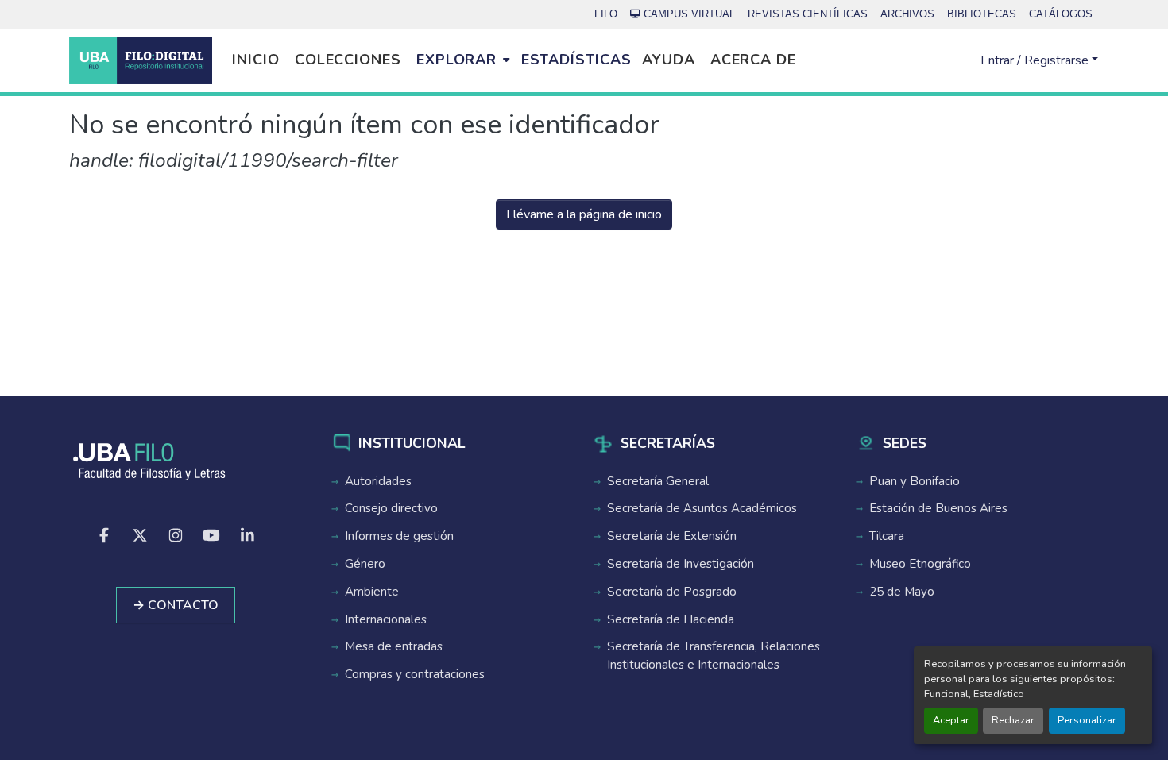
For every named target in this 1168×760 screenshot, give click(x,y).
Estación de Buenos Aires (938, 508)
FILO (605, 14)
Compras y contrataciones (415, 674)
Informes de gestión (399, 536)
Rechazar (1013, 720)
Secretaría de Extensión (672, 536)
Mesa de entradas (394, 646)
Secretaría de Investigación (680, 564)
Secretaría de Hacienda (670, 619)
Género (365, 564)
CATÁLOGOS (1061, 14)
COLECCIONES (348, 59)
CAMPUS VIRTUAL (689, 14)
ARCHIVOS (907, 14)
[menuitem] (462, 60)
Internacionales (386, 619)
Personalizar (1087, 720)
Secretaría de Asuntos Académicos (702, 508)
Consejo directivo (391, 508)
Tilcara (886, 536)
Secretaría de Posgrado (672, 592)
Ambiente (372, 592)
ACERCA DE (753, 59)
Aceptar (951, 720)
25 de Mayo (901, 592)
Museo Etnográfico (920, 564)
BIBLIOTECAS (981, 14)
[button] (140, 60)
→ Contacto (176, 605)
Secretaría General (658, 481)
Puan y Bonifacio (914, 481)
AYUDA (668, 59)
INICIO (255, 59)
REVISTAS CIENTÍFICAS (808, 14)
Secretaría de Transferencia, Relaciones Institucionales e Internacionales (713, 655)
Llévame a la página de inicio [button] (584, 214)
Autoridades (378, 481)
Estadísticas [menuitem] (576, 59)
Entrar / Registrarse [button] (1036, 60)
